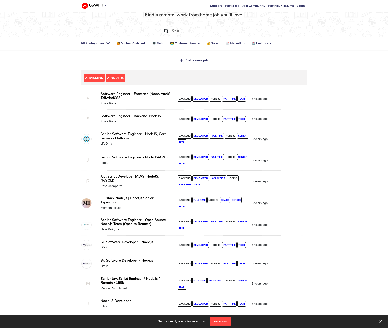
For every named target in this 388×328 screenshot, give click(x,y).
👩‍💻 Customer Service (185, 43)
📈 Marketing (235, 43)
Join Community (253, 6)
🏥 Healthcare (261, 43)
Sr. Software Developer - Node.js (127, 242)
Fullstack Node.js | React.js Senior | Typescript (128, 200)
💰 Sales (213, 43)
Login (301, 6)
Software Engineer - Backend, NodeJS (131, 116)
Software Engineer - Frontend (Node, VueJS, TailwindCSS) (136, 95)
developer (200, 98)
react (225, 200)
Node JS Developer (116, 301)
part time (229, 98)
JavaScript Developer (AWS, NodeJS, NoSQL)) (130, 178)
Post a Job (232, 6)
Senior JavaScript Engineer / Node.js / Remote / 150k (130, 280)
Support (216, 6)
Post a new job (195, 60)
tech (241, 98)
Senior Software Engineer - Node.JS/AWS (134, 157)
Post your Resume (281, 6)
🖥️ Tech (157, 43)
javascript (218, 178)
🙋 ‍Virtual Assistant (131, 43)
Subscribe (220, 321)
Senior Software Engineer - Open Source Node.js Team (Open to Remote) (133, 222)
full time (217, 135)
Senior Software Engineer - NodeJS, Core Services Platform (134, 136)
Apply (290, 99)
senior (242, 135)
